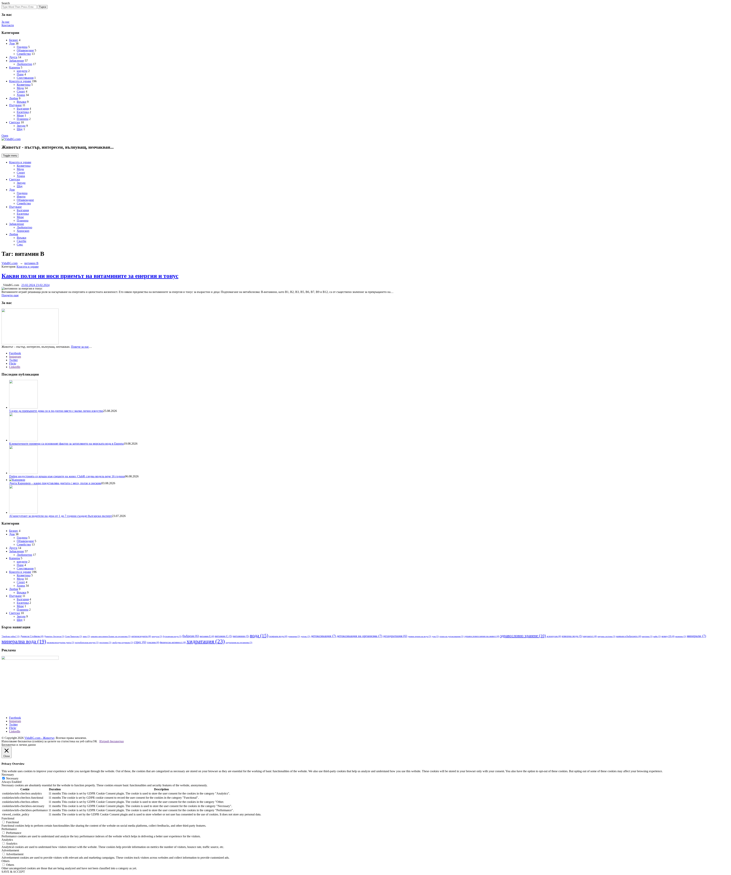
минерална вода (24, 641)
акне (86, 636)
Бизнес (13, 40)
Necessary (12, 778)
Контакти (8, 25)
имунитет (590, 636)
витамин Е (207, 636)
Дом (12, 43)
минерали (696, 636)
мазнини (680, 636)
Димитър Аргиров (54, 636)
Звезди (21, 125)
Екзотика (23, 112)
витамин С (223, 636)
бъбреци (190, 636)
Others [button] (6, 861)
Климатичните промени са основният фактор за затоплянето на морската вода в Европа (66, 443)
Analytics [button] (7, 839)
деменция (294, 636)
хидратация (206, 641)
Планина (22, 118)
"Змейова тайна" (11, 636)
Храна (21, 95)
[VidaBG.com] (11, 139)
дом (435, 636)
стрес (140, 642)
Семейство (24, 53)
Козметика (23, 84)
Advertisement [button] (10, 850)
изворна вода (572, 636)
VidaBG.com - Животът (39, 737)
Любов (13, 98)
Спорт (21, 91)
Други (13, 57)
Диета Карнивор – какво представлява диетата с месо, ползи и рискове (55, 483)
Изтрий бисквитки (111, 741)
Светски (14, 122)
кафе (657, 636)
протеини (105, 642)
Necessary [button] (8, 774)
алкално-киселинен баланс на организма (111, 636)
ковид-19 (668, 636)
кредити (22, 71)
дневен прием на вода (419, 636)
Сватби (21, 241)
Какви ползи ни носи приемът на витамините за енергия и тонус (90, 275)
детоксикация (323, 636)
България (23, 108)
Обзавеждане (25, 50)
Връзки (21, 101)
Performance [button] (9, 829)
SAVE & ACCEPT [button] (13, 871)
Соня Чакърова (73, 636)
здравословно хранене (523, 635)
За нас (6, 21)
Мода (20, 88)
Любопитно (24, 64)
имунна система (606, 636)
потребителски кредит (87, 642)
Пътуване (15, 105)
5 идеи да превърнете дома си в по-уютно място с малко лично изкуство (56, 410)
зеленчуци (554, 636)
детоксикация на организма (359, 636)
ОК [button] (95, 741)
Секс (20, 244)
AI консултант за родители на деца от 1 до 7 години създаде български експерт (60, 516)
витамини (241, 636)
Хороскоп (23, 230)
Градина (22, 47)
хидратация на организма (239, 642)
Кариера (14, 67)
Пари (20, 74)
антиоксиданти (141, 636)
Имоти (21, 196)
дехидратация (395, 636)
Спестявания (25, 77)
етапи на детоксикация (452, 636)
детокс (305, 636)
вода (259, 635)
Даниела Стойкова (31, 636)
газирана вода (278, 636)
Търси (42, 7)
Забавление (16, 60)
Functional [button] (8, 818)
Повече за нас (80, 346)
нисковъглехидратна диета (60, 642)
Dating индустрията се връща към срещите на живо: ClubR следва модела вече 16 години (67, 476)
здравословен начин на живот (481, 636)
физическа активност (173, 642)
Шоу (20, 129)
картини (647, 636)
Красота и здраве (20, 81)
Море (20, 115)
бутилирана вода (172, 636)
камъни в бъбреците (628, 636)
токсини (153, 642)
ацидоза (157, 636)
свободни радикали (122, 642)
